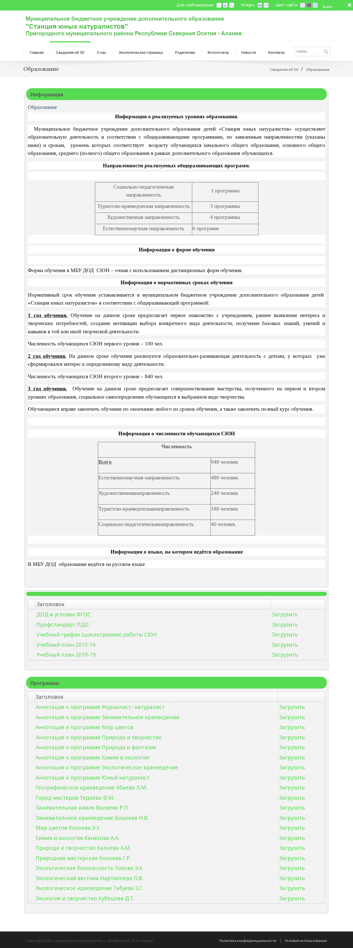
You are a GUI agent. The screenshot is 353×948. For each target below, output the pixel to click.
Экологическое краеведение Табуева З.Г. (89, 888)
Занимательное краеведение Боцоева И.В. (92, 817)
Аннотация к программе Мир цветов (84, 727)
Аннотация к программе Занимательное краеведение (108, 717)
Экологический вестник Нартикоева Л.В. (89, 878)
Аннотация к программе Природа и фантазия (96, 747)
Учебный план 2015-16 (66, 644)
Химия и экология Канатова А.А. (77, 838)
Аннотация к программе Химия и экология (92, 757)
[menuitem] (36, 51)
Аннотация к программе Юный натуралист (92, 777)
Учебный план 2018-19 (66, 654)
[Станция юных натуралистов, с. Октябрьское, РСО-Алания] (133, 25)
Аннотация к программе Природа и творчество (99, 737)
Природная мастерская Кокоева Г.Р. (83, 858)
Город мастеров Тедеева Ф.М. (75, 797)
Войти (327, 6)
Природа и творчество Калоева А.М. (83, 848)
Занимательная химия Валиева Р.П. (82, 807)
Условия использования (306, 940)
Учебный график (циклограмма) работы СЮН (96, 634)
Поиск (326, 52)
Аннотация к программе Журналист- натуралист (100, 707)
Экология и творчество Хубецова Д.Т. (85, 898)
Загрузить (285, 614)
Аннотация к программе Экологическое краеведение (107, 767)
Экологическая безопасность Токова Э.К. (90, 868)
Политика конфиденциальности (247, 940)
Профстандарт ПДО (62, 624)
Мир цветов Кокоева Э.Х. (68, 827)
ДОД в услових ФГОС (63, 614)
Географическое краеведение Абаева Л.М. (91, 787)
